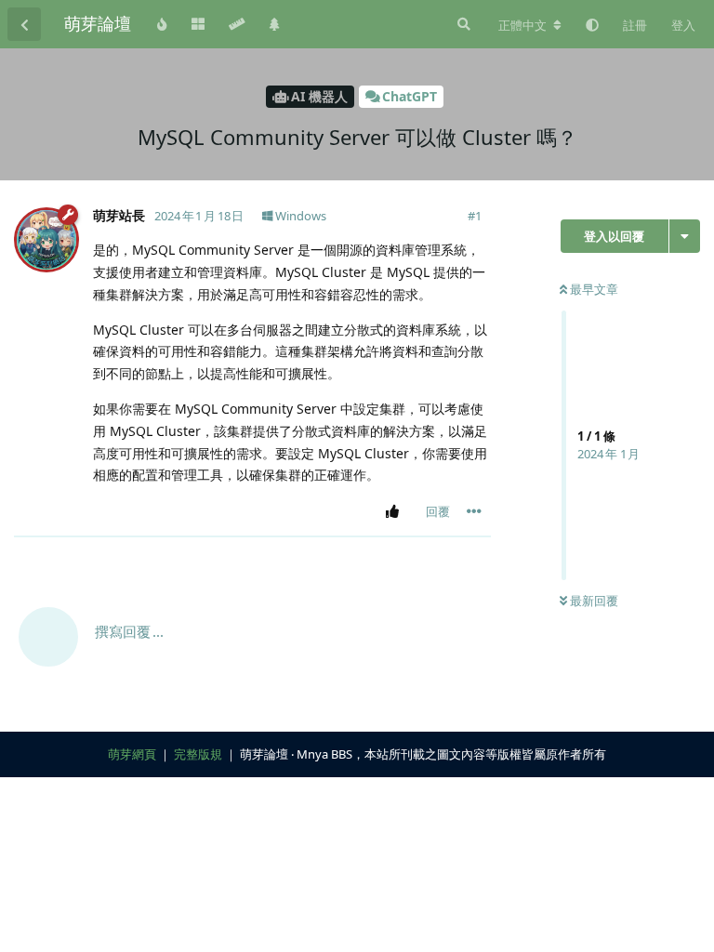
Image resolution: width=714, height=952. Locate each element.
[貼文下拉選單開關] (474, 511)
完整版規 (198, 754)
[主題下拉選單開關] (684, 236)
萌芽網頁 (132, 754)
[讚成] (395, 512)
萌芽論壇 (97, 23)
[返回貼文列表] (24, 24)
